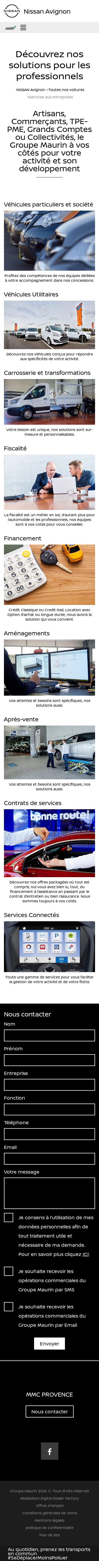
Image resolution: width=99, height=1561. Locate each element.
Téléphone (16, 1122)
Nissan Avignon (47, 11)
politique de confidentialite (49, 1527)
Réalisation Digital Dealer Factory (49, 1498)
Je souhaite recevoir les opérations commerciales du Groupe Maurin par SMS (52, 1280)
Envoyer (49, 1343)
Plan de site (49, 1534)
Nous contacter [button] (49, 1411)
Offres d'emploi (49, 1505)
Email (10, 1147)
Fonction (14, 1098)
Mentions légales (49, 1520)
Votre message (21, 1172)
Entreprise (16, 1073)
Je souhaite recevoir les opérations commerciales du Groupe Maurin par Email (52, 1315)
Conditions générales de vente (49, 1512)
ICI (86, 1254)
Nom (9, 1024)
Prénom (13, 1048)
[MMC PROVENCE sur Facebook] (49, 1451)
